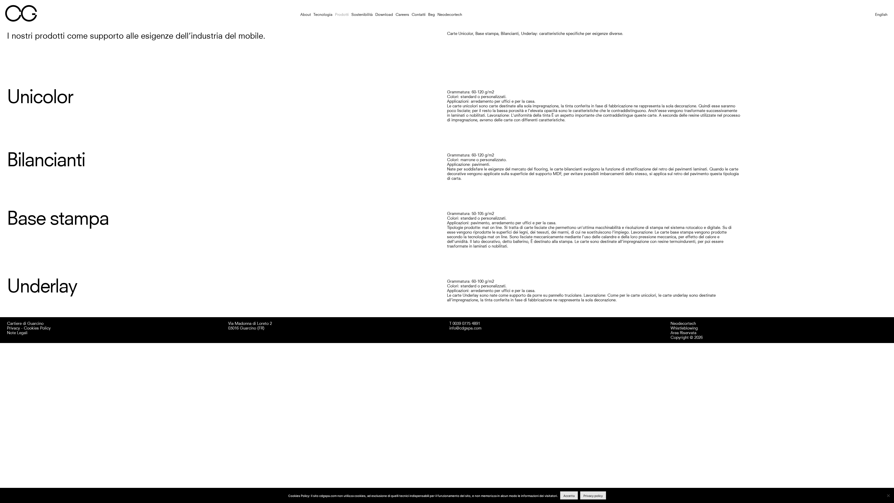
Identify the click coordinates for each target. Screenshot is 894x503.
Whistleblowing (684, 327)
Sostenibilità (362, 14)
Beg (431, 14)
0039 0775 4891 (466, 323)
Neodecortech (449, 14)
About (305, 14)
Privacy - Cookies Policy (29, 327)
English (881, 14)
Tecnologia (322, 14)
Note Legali (17, 332)
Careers (402, 14)
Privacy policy (593, 496)
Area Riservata (683, 332)
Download (384, 14)
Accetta (569, 496)
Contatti (419, 14)
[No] (888, 495)
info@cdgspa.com (465, 327)
